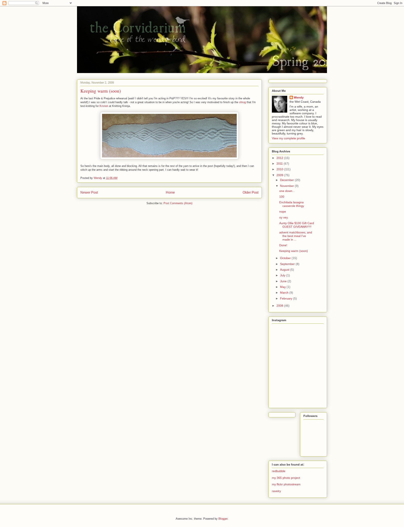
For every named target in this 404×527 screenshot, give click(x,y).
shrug (242, 102)
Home (170, 192)
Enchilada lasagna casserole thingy (291, 204)
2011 (280, 163)
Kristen (104, 106)
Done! (283, 245)
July (283, 275)
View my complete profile (288, 138)
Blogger (222, 518)
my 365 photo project (286, 477)
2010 (280, 169)
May (283, 287)
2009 (280, 175)
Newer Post (89, 192)
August (285, 269)
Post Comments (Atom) (177, 203)
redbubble (278, 471)
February (286, 298)
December (287, 180)
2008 (280, 305)
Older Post (250, 192)
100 (281, 196)
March (284, 292)
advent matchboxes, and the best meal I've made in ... (295, 236)
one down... (287, 191)
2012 (280, 158)
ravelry (276, 491)
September (288, 264)
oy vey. (283, 217)
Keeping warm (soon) (293, 251)
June (283, 281)
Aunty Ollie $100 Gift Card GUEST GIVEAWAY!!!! (296, 224)
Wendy (299, 97)
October (286, 258)
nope (282, 211)
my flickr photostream (286, 484)
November (287, 186)
